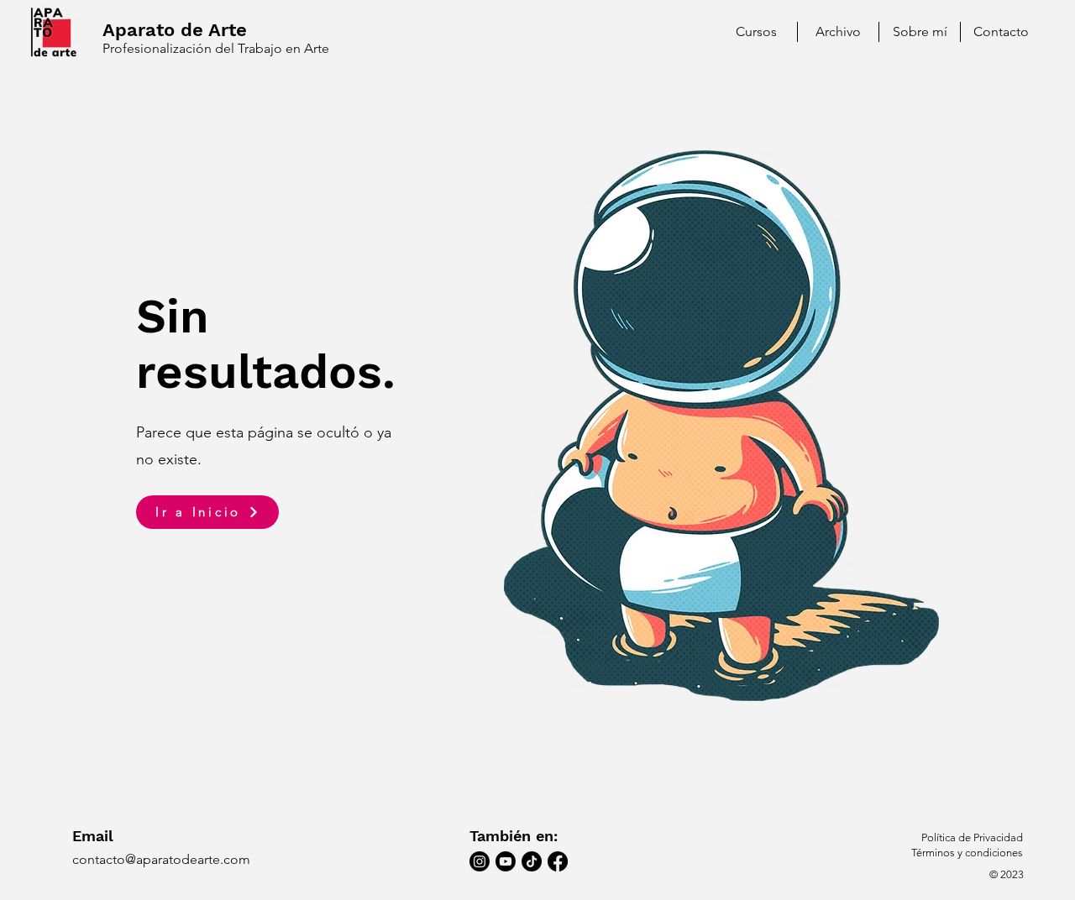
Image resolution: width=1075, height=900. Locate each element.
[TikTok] (532, 861)
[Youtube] (506, 861)
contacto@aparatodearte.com (161, 859)
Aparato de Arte (174, 29)
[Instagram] (479, 861)
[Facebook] (558, 861)
